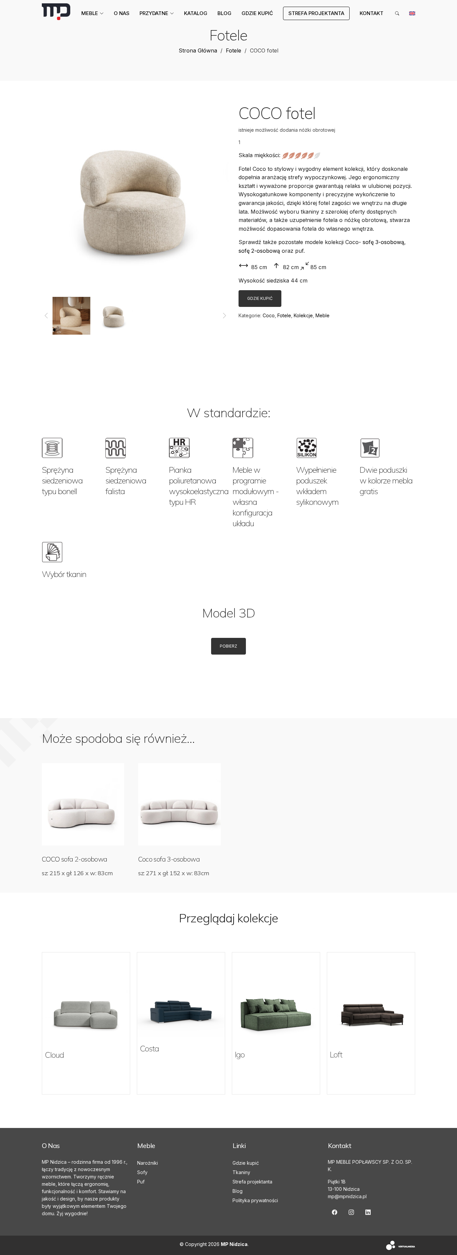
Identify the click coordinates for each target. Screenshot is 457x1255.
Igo (240, 1054)
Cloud (54, 1055)
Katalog (195, 13)
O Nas (121, 13)
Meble (322, 315)
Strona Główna (198, 50)
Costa (149, 1048)
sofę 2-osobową (259, 250)
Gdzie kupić (257, 13)
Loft (336, 1054)
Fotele (233, 50)
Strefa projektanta (252, 1181)
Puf (141, 1181)
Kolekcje (303, 315)
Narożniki (147, 1163)
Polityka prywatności (255, 1200)
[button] (46, 316)
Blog (224, 13)
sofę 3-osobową (383, 242)
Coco (269, 315)
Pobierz (228, 646)
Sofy (142, 1172)
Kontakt (371, 13)
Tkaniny (241, 1172)
